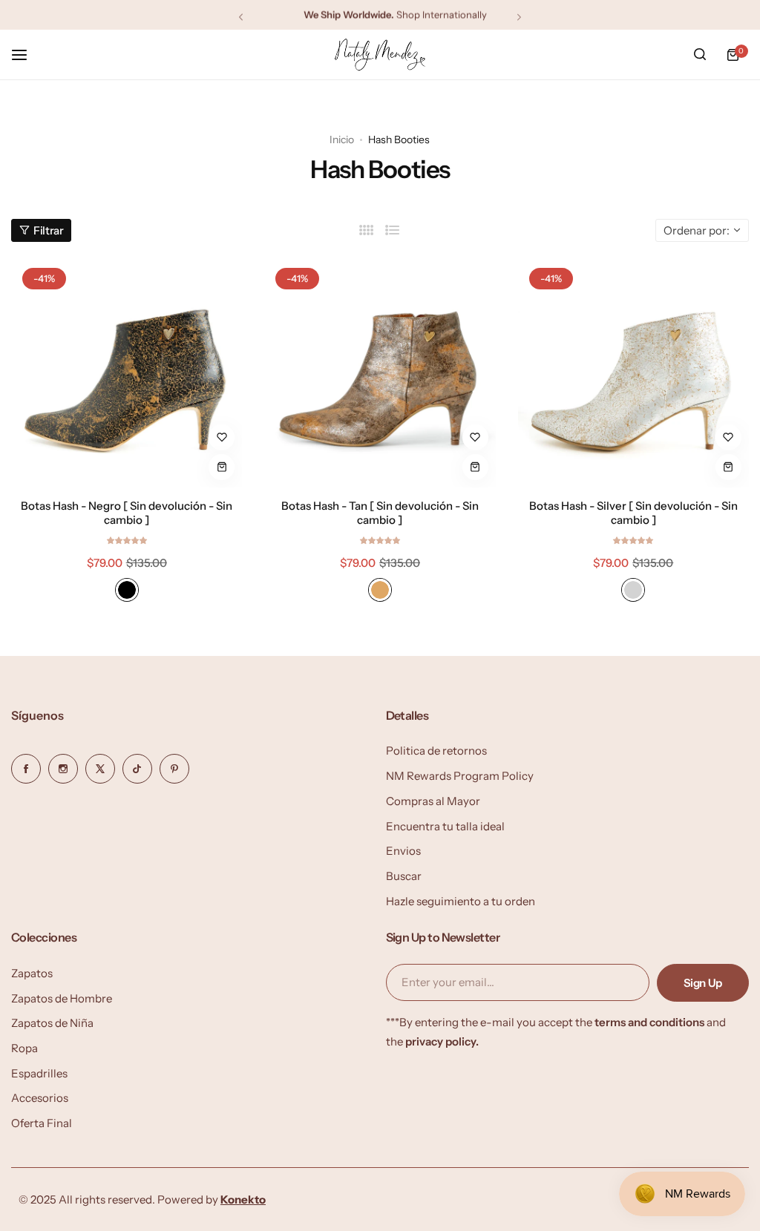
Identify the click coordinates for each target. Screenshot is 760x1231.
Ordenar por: (697, 230)
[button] (241, 17)
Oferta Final (41, 1123)
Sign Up (703, 983)
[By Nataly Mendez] (380, 54)
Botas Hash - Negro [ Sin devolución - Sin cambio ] (126, 513)
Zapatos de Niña (52, 1023)
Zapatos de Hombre (61, 998)
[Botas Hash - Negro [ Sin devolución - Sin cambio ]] (126, 372)
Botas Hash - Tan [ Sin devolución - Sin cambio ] (380, 513)
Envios (403, 851)
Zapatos (32, 973)
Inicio (342, 139)
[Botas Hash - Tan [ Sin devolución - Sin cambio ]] (379, 372)
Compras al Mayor (433, 801)
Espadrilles (39, 1073)
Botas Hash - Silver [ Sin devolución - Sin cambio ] (633, 513)
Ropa (24, 1048)
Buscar (404, 876)
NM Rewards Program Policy (460, 776)
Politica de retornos (436, 750)
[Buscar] (700, 55)
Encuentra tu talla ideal (445, 826)
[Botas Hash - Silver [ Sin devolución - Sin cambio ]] (633, 372)
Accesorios (39, 1098)
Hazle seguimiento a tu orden (460, 901)
